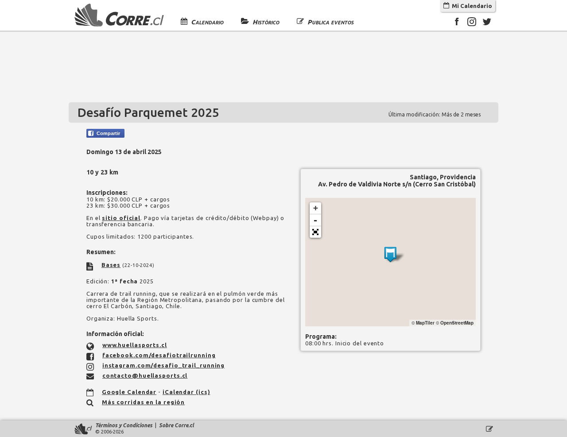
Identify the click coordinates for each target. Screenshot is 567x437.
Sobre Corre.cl (176, 425)
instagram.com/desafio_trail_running (163, 365)
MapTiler (425, 323)
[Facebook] (456, 23)
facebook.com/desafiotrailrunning (159, 355)
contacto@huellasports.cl (145, 375)
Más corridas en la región (143, 402)
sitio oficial (121, 218)
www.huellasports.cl (134, 345)
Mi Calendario (470, 6)
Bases (111, 265)
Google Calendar (129, 392)
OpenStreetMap (457, 323)
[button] (315, 232)
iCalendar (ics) (186, 392)
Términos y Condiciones (123, 425)
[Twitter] (486, 23)
